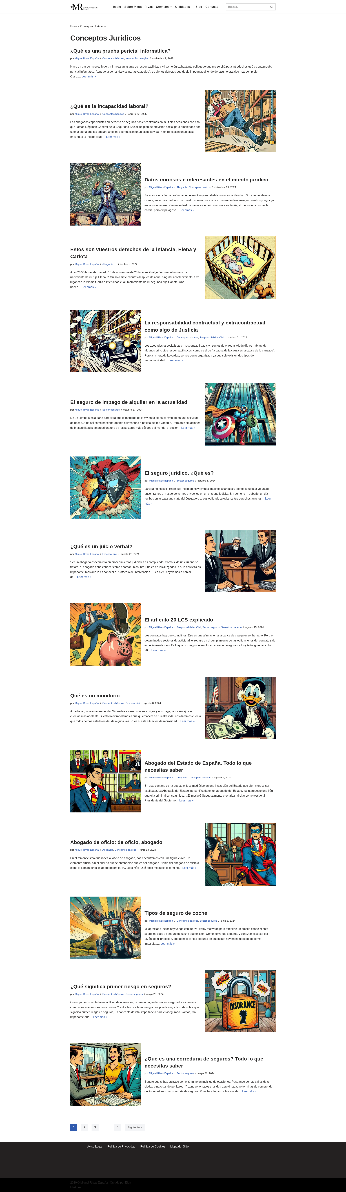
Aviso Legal (94, 1146)
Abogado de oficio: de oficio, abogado (116, 842)
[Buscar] (272, 6)
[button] (171, 7)
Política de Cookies (152, 1146)
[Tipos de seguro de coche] (105, 928)
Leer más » (89, 76)
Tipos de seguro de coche (176, 913)
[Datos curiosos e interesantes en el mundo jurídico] (105, 194)
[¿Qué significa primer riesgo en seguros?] (240, 1001)
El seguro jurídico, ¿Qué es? (179, 473)
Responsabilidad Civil (212, 337)
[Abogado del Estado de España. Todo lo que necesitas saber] (105, 781)
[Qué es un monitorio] (240, 708)
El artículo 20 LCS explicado (179, 620)
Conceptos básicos (113, 58)
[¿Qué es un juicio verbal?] (240, 561)
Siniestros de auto (231, 627)
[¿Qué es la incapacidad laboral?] (240, 121)
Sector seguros (111, 409)
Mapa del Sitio (179, 1146)
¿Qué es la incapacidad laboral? (109, 106)
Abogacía (182, 187)
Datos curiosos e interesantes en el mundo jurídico (206, 179)
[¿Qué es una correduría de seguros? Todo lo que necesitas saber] (105, 1074)
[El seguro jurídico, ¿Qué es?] (105, 487)
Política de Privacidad (121, 1146)
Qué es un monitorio (95, 695)
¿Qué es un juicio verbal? (101, 546)
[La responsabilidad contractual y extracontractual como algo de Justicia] (105, 341)
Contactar (212, 6)
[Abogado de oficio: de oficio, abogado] (240, 854)
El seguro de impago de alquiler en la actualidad (128, 402)
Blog (199, 6)
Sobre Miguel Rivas (138, 6)
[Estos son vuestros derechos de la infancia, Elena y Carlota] (240, 267)
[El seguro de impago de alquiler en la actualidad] (240, 414)
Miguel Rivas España (87, 58)
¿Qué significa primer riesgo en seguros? (120, 986)
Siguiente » (134, 1127)
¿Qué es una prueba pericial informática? (120, 51)
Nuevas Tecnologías (136, 58)
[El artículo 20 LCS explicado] (105, 634)
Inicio (117, 6)
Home (73, 26)
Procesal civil (109, 553)
